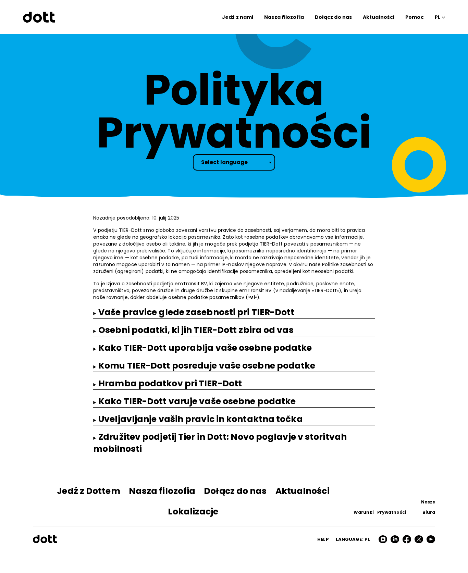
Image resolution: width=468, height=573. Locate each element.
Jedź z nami (237, 17)
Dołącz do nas (333, 17)
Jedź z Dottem (88, 491)
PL (437, 17)
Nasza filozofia (284, 17)
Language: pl (353, 539)
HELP (323, 539)
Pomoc (414, 17)
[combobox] (234, 162)
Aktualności (378, 17)
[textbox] (234, 162)
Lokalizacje (193, 512)
